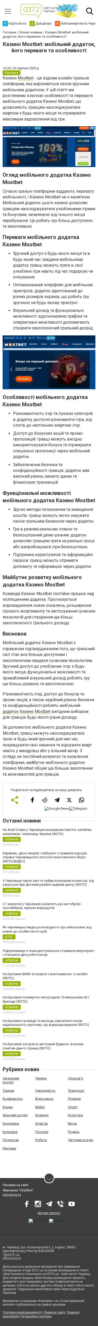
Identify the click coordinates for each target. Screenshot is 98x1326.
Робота (41, 1140)
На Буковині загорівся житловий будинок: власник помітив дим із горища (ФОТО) (43, 1046)
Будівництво (13, 1099)
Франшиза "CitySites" (18, 1190)
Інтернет (42, 1115)
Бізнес (8, 1107)
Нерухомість (45, 1091)
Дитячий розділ (80, 1140)
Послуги (41, 1132)
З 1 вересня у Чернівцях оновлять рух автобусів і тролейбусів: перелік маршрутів (42, 906)
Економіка (11, 1123)
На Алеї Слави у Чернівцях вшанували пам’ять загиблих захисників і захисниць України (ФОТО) (47, 832)
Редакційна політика (36, 1316)
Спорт (73, 1107)
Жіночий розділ (15, 1115)
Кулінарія (10, 1132)
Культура (75, 1115)
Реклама (9, 1148)
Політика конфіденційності (23, 1312)
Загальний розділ (11, 1080)
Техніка (41, 1078)
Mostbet (25, 78)
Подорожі (11, 1140)
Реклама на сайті (15, 1185)
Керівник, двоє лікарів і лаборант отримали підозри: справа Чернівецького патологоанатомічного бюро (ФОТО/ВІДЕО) (45, 857)
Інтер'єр (41, 1123)
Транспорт (76, 1091)
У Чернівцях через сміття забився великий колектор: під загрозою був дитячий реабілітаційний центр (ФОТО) (48, 883)
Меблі (40, 1107)
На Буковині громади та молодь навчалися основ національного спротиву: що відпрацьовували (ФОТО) (46, 1023)
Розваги (74, 1099)
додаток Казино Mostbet (26, 711)
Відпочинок (44, 1099)
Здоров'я (75, 1078)
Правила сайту (55, 1312)
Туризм (8, 1091)
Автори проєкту (49, 1213)
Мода (72, 1123)
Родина (73, 1132)
